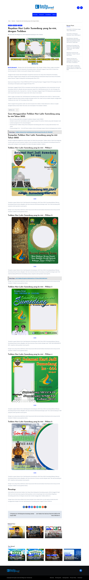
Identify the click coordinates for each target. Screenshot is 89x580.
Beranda (35, 14)
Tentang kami (58, 577)
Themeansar (29, 577)
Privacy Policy (73, 577)
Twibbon (20, 25)
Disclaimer (79, 577)
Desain (9, 25)
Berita (54, 14)
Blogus (23, 577)
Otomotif (41, 14)
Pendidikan (48, 14)
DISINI (35, 198)
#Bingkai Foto (19, 34)
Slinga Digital (14, 533)
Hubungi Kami (65, 577)
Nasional (15, 25)
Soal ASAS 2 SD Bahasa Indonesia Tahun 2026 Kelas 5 (34, 559)
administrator (51, 533)
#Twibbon (41, 34)
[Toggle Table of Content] (16, 110)
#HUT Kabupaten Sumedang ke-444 (30, 34)
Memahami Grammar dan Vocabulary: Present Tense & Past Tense (73, 54)
